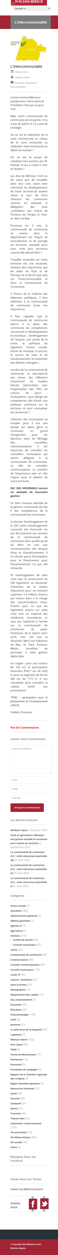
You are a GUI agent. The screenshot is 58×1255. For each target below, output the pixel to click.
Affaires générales (20, 920)
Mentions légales (18, 1248)
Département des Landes (24, 994)
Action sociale (18, 905)
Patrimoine (16, 1059)
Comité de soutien (23, 939)
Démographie (17, 989)
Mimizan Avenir (22, 77)
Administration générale (23, 915)
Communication (19, 959)
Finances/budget (19, 1014)
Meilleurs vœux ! (19, 830)
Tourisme (15, 1113)
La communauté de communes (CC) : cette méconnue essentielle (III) (28, 856)
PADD (13, 1049)
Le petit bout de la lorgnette (26, 1029)
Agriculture (16, 930)
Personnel (16, 1064)
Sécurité (14, 1098)
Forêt (13, 1019)
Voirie (13, 1147)
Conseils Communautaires (24, 964)
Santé (13, 1093)
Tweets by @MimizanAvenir (27, 1189)
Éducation (16, 1009)
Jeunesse (15, 1024)
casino (14, 949)
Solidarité (15, 1103)
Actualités (15, 910)
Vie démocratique (20, 1137)
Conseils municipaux (24, 944)
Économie (19, 82)
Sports (14, 1108)
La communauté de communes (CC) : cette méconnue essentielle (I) (28, 882)
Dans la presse (18, 984)
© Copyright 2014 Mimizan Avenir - (26, 1246)
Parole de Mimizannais (22, 1054)
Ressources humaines (22, 1088)
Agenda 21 (16, 925)
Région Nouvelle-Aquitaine (25, 1083)
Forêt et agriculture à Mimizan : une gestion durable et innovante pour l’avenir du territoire (28, 839)
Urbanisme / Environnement (25, 1123)
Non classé (16, 1044)
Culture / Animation (21, 979)
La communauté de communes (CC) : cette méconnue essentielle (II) (28, 869)
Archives (15, 935)
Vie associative (18, 1132)
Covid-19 (15, 974)
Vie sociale (16, 1142)
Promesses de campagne (24, 1069)
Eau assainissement (21, 999)
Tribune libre (17, 1118)
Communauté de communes (26, 954)
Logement (16, 1034)
